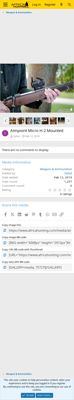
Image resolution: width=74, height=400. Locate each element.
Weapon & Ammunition (56, 169)
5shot (16, 136)
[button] (5, 4)
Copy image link (11, 225)
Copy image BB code (14, 237)
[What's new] (61, 4)
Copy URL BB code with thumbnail (22, 249)
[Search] (69, 4)
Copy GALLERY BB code (15, 262)
